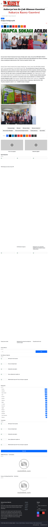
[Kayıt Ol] (44, 4)
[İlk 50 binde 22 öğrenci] (24, 202)
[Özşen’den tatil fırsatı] (40, 296)
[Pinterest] (13, 26)
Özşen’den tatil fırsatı (37, 341)
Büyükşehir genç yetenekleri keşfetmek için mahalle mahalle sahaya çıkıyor (39, 248)
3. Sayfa (3, 404)
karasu (18, 128)
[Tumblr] (10, 26)
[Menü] (1, 4)
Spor (2, 394)
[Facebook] (2, 26)
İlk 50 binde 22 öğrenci (21, 246)
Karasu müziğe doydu (12, 363)
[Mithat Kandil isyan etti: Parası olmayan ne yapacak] (4, 381)
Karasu (3, 389)
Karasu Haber (26, 128)
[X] (5, 26)
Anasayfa (3, 15)
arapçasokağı (11, 128)
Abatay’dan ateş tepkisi (12, 369)
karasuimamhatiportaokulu (22, 130)
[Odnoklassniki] (22, 26)
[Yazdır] (35, 136)
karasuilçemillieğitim (8, 130)
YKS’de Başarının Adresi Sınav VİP (7, 166)
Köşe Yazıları (4, 392)
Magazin (3, 411)
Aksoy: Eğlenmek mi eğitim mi (14, 374)
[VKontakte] (19, 26)
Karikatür (3, 413)
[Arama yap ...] (46, 4)
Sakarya (3, 400)
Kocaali (3, 396)
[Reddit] (16, 26)
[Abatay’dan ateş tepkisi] (4, 370)
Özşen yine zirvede (4, 341)
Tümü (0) (24, 451)
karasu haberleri (36, 128)
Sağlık (3, 407)
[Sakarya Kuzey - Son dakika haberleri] (11, 3)
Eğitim (7, 15)
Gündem (3, 390)
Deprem (3, 417)
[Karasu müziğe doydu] (4, 365)
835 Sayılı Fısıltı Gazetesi (13, 358)
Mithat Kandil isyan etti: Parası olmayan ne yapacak (18, 379)
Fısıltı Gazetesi (4, 415)
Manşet (3, 409)
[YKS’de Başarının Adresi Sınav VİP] (8, 162)
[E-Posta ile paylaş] (32, 136)
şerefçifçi (42, 130)
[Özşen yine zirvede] (8, 296)
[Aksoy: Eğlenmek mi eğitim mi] (4, 376)
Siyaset (3, 398)
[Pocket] (24, 26)
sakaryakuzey (34, 130)
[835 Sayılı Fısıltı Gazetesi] (4, 360)
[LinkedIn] (8, 26)
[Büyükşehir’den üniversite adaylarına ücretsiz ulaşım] (24, 296)
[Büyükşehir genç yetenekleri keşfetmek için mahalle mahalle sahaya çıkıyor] (40, 202)
